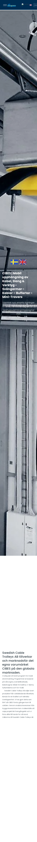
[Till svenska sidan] (25, 5)
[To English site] (31, 5)
